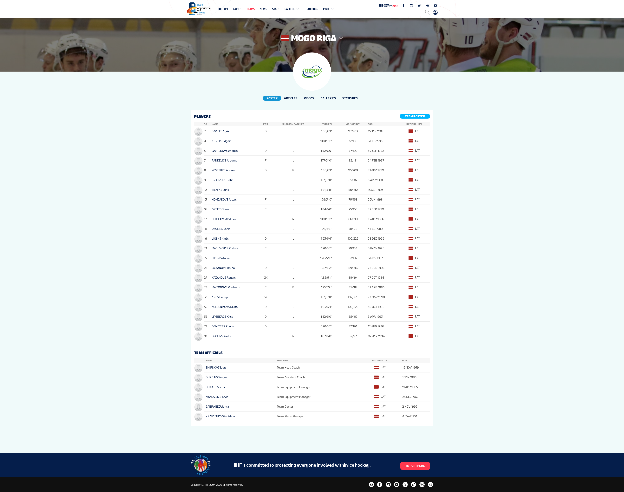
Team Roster (415, 116)
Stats (275, 9)
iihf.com (223, 9)
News (263, 9)
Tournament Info (229, 9)
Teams (251, 9)
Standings (311, 9)
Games (237, 9)
